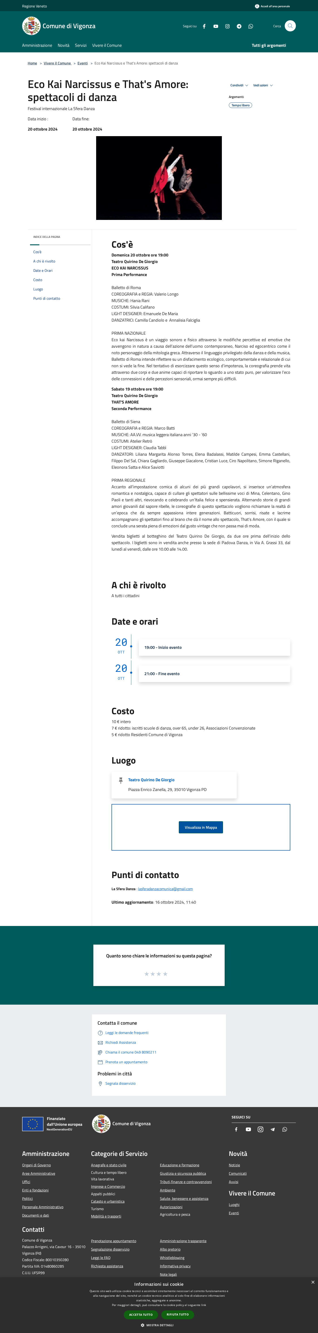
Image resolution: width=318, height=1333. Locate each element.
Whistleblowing (172, 1257)
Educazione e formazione (179, 1165)
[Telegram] (237, 26)
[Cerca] (290, 25)
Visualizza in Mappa (201, 827)
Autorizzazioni (171, 1207)
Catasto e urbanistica (108, 1201)
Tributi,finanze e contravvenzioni (186, 1182)
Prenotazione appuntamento (113, 1241)
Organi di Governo (36, 1165)
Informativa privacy (175, 1266)
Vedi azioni (261, 85)
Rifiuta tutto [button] (178, 1314)
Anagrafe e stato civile (108, 1165)
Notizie (234, 1165)
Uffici (26, 1182)
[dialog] (159, 1305)
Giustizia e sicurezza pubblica (183, 1173)
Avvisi (233, 1182)
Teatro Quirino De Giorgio (151, 780)
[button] (158, 1325)
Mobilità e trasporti (106, 1216)
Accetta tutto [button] (141, 1315)
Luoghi (234, 1204)
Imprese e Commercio (108, 1186)
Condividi (237, 85)
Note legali (168, 1274)
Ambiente (167, 1190)
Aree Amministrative (38, 1173)
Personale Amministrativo (42, 1207)
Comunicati (238, 1173)
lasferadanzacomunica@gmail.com (165, 889)
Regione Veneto (34, 6)
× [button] (313, 1282)
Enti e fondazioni (35, 1190)
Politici (27, 1198)
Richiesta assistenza (107, 1266)
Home (32, 63)
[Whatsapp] (249, 26)
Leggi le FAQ (101, 1257)
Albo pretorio (170, 1249)
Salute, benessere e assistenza (184, 1198)
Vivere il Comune (58, 63)
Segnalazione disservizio (110, 1249)
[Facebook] (202, 26)
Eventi (83, 63)
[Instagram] (225, 26)
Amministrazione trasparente (183, 1241)
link (203, 1305)
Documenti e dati (35, 1215)
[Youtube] (214, 26)
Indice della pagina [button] (46, 237)
